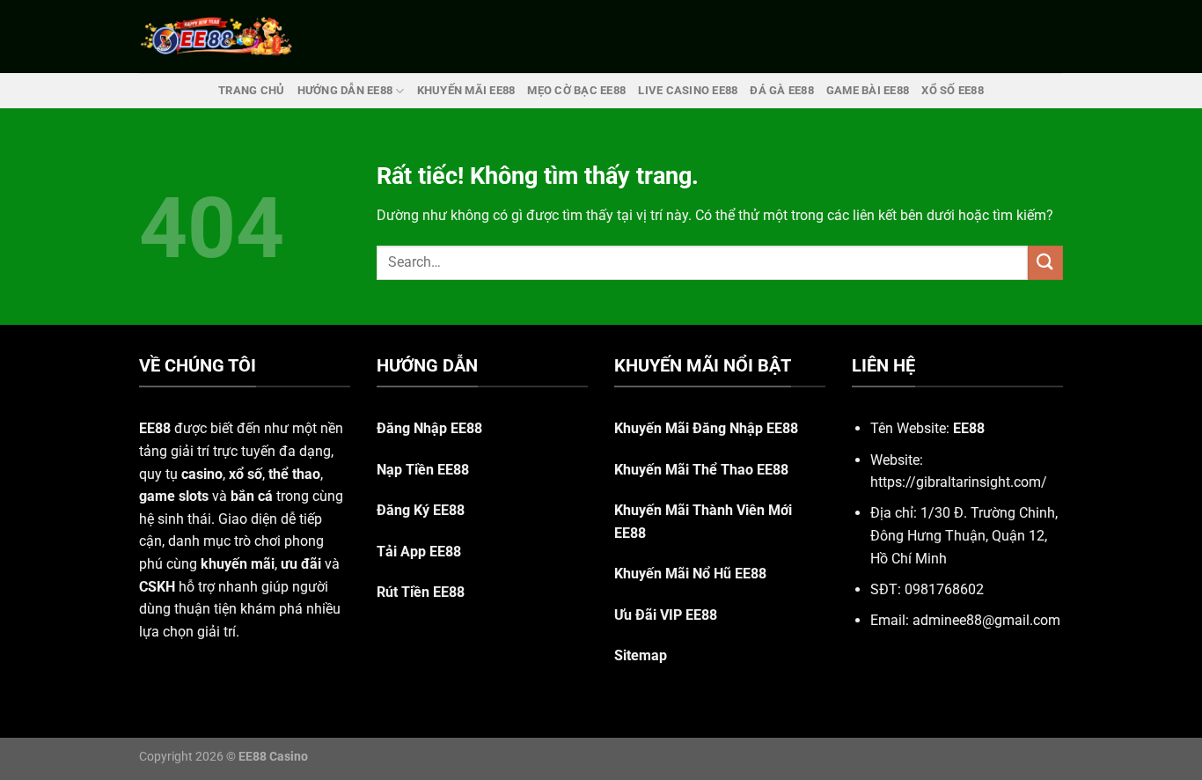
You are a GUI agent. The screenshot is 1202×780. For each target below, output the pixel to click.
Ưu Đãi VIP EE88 (665, 615)
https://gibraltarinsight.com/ (958, 482)
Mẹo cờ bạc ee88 (576, 90)
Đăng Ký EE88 (421, 510)
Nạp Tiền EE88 (423, 469)
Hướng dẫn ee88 (345, 90)
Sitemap (640, 655)
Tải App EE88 (419, 551)
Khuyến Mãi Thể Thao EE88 (701, 469)
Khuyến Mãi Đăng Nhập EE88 (706, 428)
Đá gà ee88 (782, 90)
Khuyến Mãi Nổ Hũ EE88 (690, 573)
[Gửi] (1045, 263)
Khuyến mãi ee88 (466, 90)
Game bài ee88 (867, 90)
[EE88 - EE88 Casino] (216, 36)
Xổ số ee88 (952, 90)
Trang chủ (251, 90)
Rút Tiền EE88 (421, 592)
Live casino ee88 (687, 90)
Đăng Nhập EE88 (429, 428)
